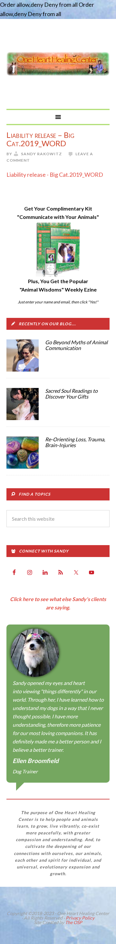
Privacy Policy (80, 918)
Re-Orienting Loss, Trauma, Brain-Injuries (75, 442)
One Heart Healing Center (58, 64)
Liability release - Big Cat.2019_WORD (54, 174)
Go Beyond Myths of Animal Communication (76, 345)
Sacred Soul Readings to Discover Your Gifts (71, 394)
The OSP (73, 922)
